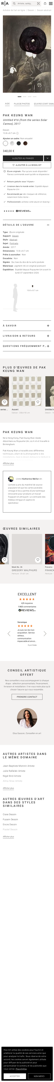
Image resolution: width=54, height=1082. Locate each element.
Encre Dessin (10, 824)
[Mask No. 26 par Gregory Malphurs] (27, 549)
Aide (7, 103)
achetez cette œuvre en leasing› (28, 202)
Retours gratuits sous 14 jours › (21, 181)
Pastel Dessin (10, 829)
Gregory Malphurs (24, 570)
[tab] (27, 225)
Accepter (15, 1076)
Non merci (39, 1076)
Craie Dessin (9, 814)
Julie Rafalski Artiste (14, 771)
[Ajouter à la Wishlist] (38, 402)
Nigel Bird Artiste (12, 776)
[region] (27, 634)
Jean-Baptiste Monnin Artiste (18, 766)
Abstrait (13, 239)
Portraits (14, 243)
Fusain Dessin (10, 819)
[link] (38, 3)
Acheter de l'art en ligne (14, 10)
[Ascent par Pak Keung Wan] (27, 391)
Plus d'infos (21, 1069)
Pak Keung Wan (18, 115)
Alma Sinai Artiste (12, 781)
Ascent (15, 409)
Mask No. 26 (17, 567)
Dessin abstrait (44, 10)
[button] (51, 3)
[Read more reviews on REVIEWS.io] (27, 611)
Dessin (31, 10)
